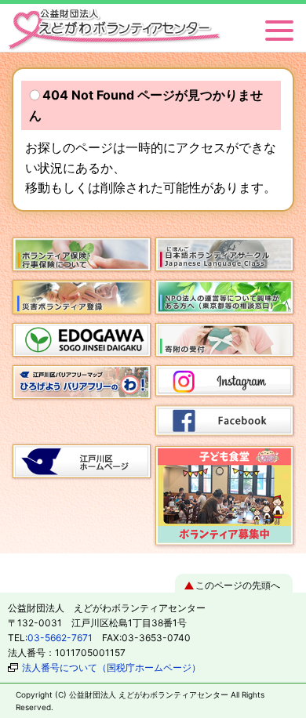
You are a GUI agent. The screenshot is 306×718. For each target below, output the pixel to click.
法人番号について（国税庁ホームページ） (111, 667)
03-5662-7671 (60, 638)
